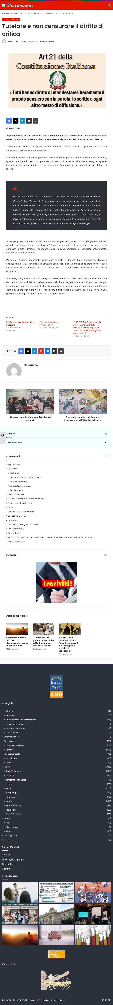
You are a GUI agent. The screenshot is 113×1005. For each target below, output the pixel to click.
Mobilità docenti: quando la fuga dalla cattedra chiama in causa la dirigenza (43, 641)
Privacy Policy (14, 533)
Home (6, 13)
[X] (15, 121)
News (8, 788)
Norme (9, 801)
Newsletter (13, 520)
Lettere (9, 784)
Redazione (11, 42)
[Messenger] (47, 351)
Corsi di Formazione (15, 745)
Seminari (10, 750)
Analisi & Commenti (14, 771)
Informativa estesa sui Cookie (21, 511)
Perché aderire (16, 490)
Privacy (9, 762)
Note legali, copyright (13, 859)
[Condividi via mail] (29, 121)
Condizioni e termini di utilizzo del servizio (26, 499)
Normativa (10, 797)
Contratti (10, 775)
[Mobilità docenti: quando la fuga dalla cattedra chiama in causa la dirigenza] (44, 629)
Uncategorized (10, 835)
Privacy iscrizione (16, 529)
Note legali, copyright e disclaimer (23, 524)
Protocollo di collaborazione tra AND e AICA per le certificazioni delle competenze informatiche (50, 537)
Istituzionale (11, 758)
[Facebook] (9, 121)
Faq (7, 823)
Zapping (12, 792)
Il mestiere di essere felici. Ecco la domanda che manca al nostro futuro (17, 641)
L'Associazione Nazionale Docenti (21, 719)
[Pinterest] (41, 351)
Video (6, 840)
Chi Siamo (12, 469)
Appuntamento (14, 464)
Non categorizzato (12, 754)
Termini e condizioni (16, 542)
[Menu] (3, 6)
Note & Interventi (27, 13)
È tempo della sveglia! (49, 322)
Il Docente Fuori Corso (16, 780)
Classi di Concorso (16, 494)
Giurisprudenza (13, 827)
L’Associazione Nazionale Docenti (25, 477)
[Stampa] (35, 121)
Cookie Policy (9, 864)
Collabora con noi (11, 737)
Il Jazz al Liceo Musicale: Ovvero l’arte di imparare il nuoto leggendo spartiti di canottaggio (68, 644)
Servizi (7, 818)
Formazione (9, 741)
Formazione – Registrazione (20, 503)
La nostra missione (18, 481)
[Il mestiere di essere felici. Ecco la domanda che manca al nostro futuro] (17, 629)
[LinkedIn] (22, 121)
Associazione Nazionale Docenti (52, 1000)
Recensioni (11, 810)
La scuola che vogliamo (21, 486)
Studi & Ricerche (13, 814)
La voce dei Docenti (17, 516)
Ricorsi (9, 831)
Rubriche (14, 13)
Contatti (6, 868)
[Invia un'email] (17, 42)
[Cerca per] (109, 6)
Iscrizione (14, 473)
